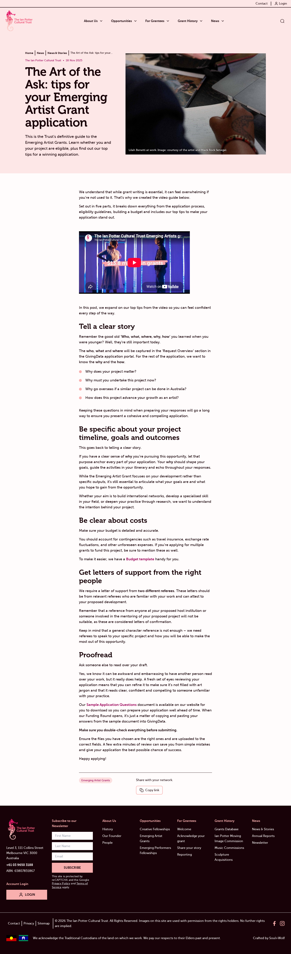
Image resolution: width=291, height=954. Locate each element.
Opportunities (150, 821)
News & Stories (263, 829)
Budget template (140, 559)
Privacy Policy (61, 883)
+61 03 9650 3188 (19, 865)
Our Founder (111, 836)
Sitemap (44, 923)
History (107, 829)
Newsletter (260, 843)
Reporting (184, 854)
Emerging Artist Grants (95, 780)
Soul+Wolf (277, 938)
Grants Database (227, 829)
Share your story (189, 848)
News (256, 821)
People (107, 843)
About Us (109, 821)
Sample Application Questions (112, 705)
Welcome (184, 829)
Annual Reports (263, 836)
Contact (14, 923)
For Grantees (186, 821)
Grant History (224, 821)
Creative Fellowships (155, 829)
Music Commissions (229, 848)
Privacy (29, 923)
